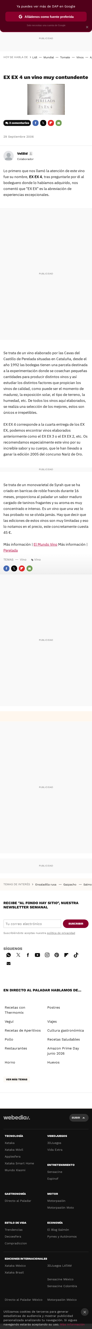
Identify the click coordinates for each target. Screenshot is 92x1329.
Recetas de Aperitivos (23, 1030)
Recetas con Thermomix (15, 1010)
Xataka (10, 1143)
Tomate (65, 57)
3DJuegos (54, 1143)
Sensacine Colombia (62, 1286)
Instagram (47, 954)
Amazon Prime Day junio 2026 (63, 1050)
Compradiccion (16, 1243)
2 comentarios (19, 122)
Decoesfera (13, 1236)
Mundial (48, 57)
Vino (23, 559)
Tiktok (76, 954)
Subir (76, 1117)
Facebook (36, 123)
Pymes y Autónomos (62, 1236)
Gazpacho (70, 884)
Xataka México (15, 1265)
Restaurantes (16, 1048)
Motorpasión (56, 1200)
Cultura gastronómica (65, 1030)
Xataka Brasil (14, 1272)
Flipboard (51, 123)
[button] (24, 153)
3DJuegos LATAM (59, 1265)
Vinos (80, 57)
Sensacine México (60, 1279)
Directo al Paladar (18, 1200)
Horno (10, 1062)
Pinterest (56, 954)
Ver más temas (16, 1079)
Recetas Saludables (63, 1039)
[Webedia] (16, 1120)
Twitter (43, 123)
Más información (72, 1324)
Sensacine (54, 1171)
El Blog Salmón (58, 1229)
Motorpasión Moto (60, 1207)
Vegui (9, 1021)
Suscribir (75, 923)
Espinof (52, 1178)
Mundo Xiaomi (15, 1170)
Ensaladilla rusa (46, 884)
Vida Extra (54, 1149)
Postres (53, 1007)
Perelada (10, 550)
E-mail (59, 123)
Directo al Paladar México (23, 1299)
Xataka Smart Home (19, 1163)
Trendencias (13, 1229)
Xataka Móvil (14, 1149)
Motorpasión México (62, 1299)
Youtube (37, 954)
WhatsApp (8, 954)
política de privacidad (61, 933)
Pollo (9, 1039)
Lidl (34, 57)
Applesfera (13, 1156)
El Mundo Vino (45, 544)
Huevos (53, 1062)
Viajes (52, 1021)
